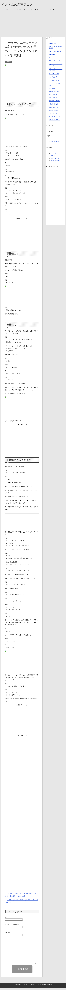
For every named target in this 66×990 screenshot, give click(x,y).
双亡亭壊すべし (53, 99)
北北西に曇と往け (54, 93)
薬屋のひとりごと (54, 121)
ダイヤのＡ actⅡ (54, 75)
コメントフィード (56, 160)
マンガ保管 (52, 90)
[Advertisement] (33, 26)
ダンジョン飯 (53, 79)
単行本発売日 (53, 96)
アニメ (51, 59)
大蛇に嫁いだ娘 (53, 109)
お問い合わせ (55, 143)
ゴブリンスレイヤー (55, 62)
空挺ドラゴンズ (53, 115)
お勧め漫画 (8, 63)
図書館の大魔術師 (54, 102)
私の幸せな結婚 (53, 112)
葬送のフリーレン (54, 118)
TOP (8, 9)
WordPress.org (55, 162)
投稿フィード (55, 157)
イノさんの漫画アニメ (17, 4)
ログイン (53, 155)
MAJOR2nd (52, 45)
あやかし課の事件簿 (55, 53)
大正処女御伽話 (53, 106)
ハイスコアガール (54, 82)
